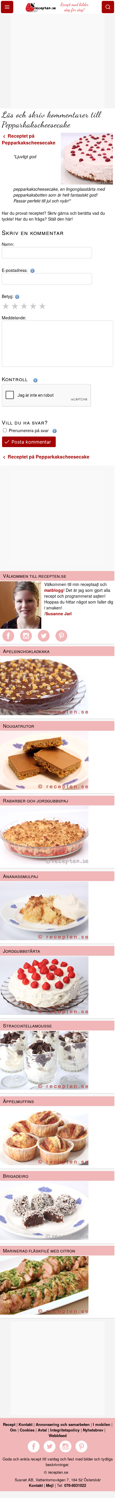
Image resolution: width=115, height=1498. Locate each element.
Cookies (27, 1430)
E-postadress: (16, 270)
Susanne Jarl (58, 613)
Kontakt (25, 1424)
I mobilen (101, 1424)
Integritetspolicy (65, 1430)
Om (13, 1430)
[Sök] (108, 7)
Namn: (8, 244)
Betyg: (8, 296)
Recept (9, 1424)
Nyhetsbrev (93, 1430)
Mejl (50, 1485)
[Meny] (7, 7)
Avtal (42, 1430)
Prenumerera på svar (29, 430)
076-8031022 (75, 1485)
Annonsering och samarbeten (63, 1424)
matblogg (53, 590)
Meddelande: (14, 318)
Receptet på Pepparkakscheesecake (28, 139)
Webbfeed (58, 1435)
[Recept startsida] (41, 10)
